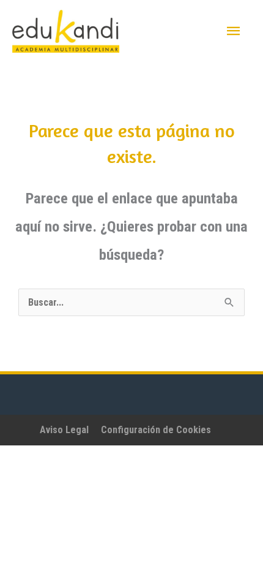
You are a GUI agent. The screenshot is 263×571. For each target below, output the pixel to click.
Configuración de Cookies (156, 430)
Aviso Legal (64, 430)
